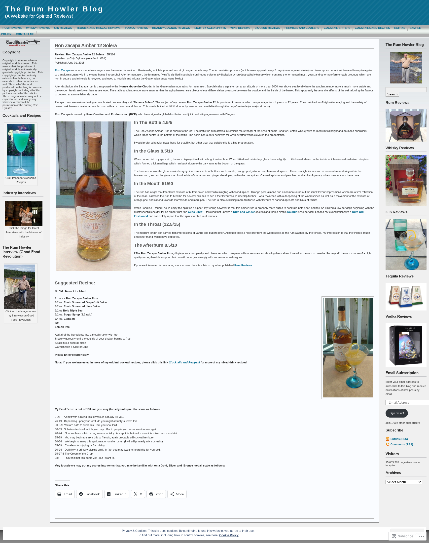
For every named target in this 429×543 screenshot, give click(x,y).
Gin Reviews (63, 27)
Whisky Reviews (38, 27)
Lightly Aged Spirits (210, 27)
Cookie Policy (229, 535)
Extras (399, 27)
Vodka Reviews (136, 27)
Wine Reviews (240, 27)
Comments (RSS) (402, 444)
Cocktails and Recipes (372, 27)
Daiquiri (292, 211)
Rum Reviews (12, 27)
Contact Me (25, 34)
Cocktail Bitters (337, 27)
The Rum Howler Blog (54, 9)
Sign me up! (397, 413)
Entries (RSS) (399, 438)
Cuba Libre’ (195, 211)
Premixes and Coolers (302, 27)
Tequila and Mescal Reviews (98, 27)
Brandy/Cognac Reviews (171, 27)
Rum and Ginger (244, 211)
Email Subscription (402, 373)
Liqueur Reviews (267, 27)
